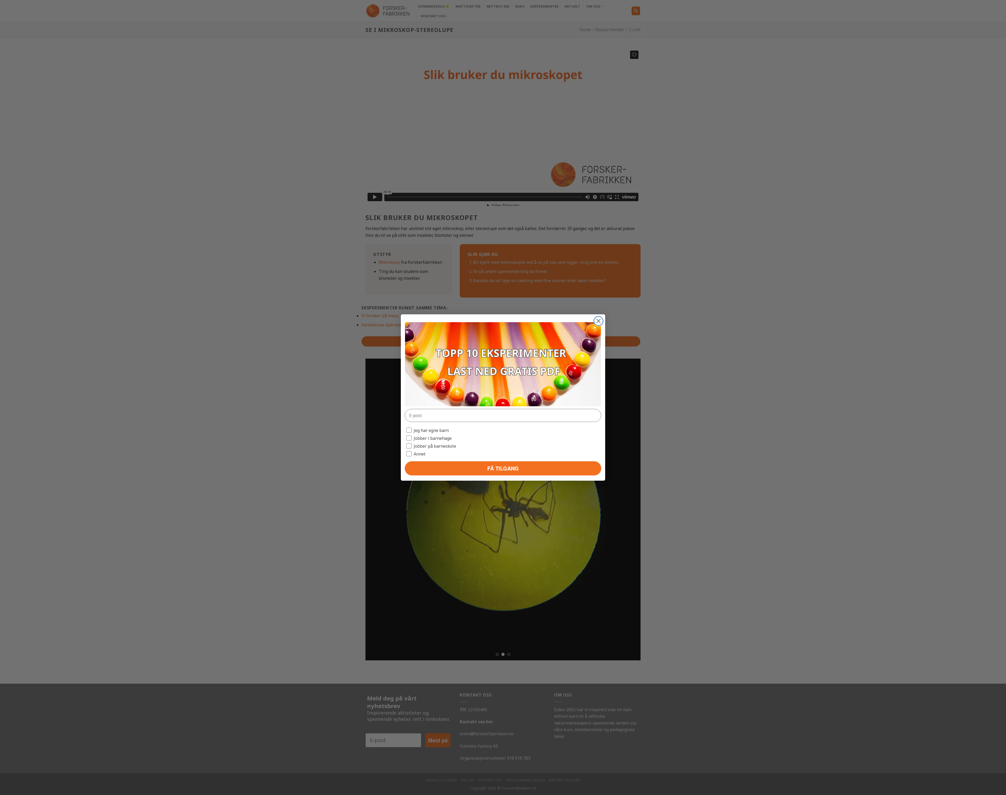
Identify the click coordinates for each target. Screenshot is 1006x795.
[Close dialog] (598, 321)
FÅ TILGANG (503, 468)
